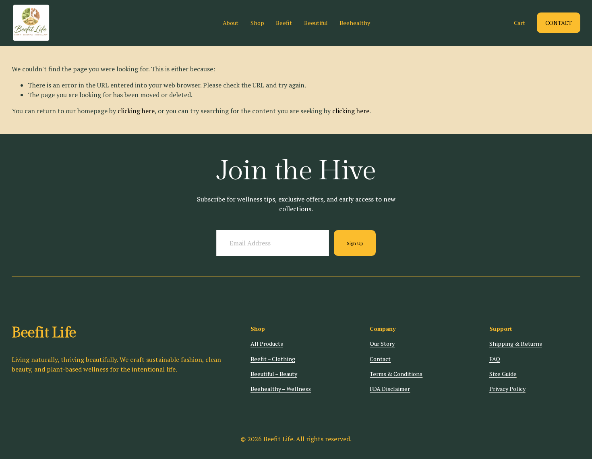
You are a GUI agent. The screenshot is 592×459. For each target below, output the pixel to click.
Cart (519, 23)
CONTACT (558, 23)
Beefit (284, 23)
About (230, 23)
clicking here (136, 110)
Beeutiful (316, 23)
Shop (257, 23)
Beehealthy (354, 23)
